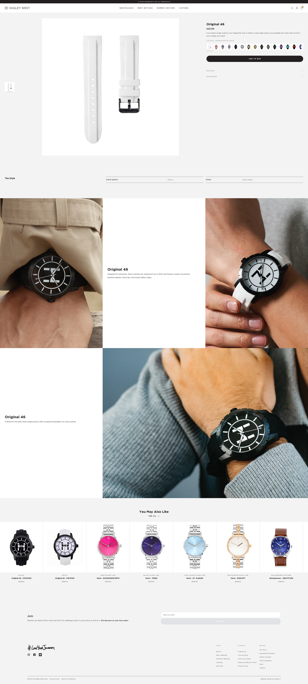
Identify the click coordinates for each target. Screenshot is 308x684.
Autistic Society (265, 657)
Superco (277, 679)
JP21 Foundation (266, 660)
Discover (13, 428)
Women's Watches (223, 659)
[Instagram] (28, 654)
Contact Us (242, 651)
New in (218, 651)
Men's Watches (221, 655)
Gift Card (219, 666)
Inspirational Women (267, 653)
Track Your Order (244, 659)
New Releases (127, 8)
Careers (262, 668)
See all (153, 516)
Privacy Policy (243, 666)
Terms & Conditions (68, 679)
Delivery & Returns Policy (247, 662)
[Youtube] (40, 654)
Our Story (263, 650)
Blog (261, 664)
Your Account (243, 655)
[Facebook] (34, 654)
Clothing (219, 662)
